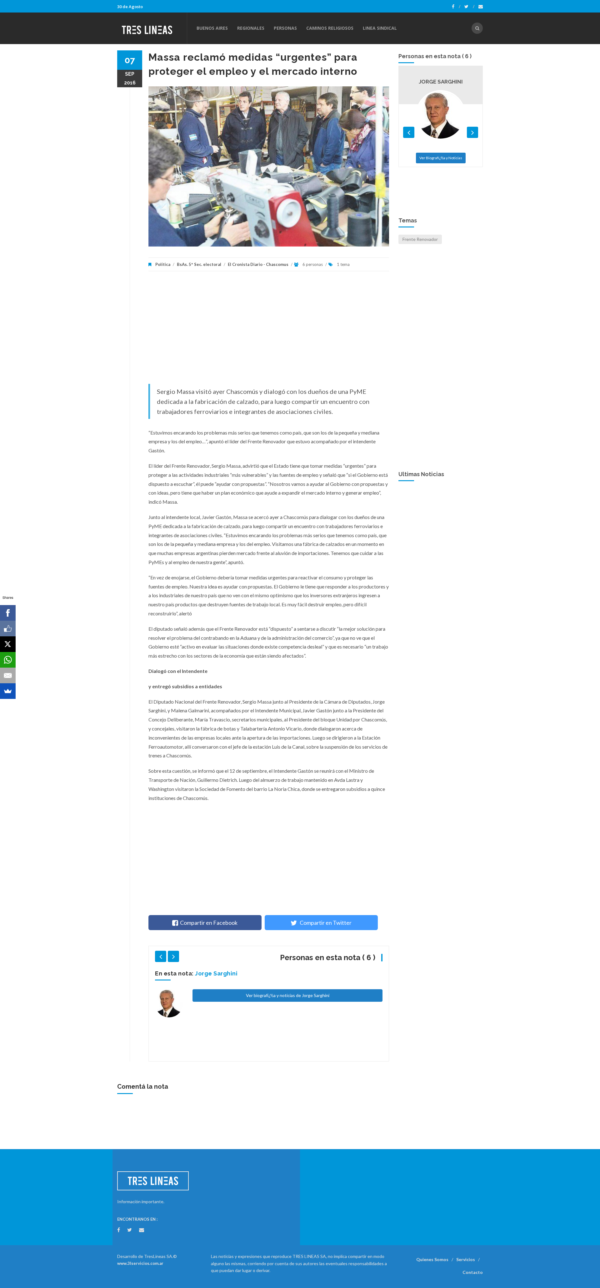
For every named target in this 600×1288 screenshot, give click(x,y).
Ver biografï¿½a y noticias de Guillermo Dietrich (287, 1029)
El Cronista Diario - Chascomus (258, 264)
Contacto (472, 1272)
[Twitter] (469, 7)
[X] (8, 644)
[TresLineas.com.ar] (152, 28)
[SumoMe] (8, 691)
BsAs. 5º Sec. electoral (199, 264)
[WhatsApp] (8, 660)
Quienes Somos (432, 1259)
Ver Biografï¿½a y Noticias (440, 183)
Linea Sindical (380, 28)
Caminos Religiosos (329, 28)
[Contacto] (480, 7)
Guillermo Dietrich (222, 973)
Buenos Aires (212, 28)
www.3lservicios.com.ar (140, 1263)
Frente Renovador (420, 239)
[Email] (8, 675)
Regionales (250, 28)
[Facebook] (456, 7)
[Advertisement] (268, 330)
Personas (285, 28)
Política (162, 264)
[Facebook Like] (8, 628)
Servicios (465, 1259)
